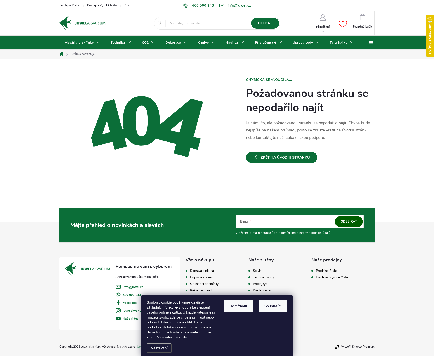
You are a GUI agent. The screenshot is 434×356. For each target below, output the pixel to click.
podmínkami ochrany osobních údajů (304, 233)
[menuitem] (82, 43)
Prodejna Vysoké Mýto (102, 5)
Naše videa (131, 318)
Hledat (265, 23)
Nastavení (159, 348)
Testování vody (263, 277)
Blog (127, 5)
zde (184, 337)
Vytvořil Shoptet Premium (358, 347)
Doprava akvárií (201, 277)
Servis (257, 271)
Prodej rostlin (262, 290)
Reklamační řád (201, 290)
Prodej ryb (260, 284)
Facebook (130, 303)
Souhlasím (273, 306)
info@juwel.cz (133, 287)
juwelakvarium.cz (135, 311)
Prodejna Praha (69, 5)
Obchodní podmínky (204, 284)
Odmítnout (238, 306)
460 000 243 (132, 295)
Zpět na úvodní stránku (285, 157)
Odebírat (349, 221)
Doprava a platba (202, 271)
